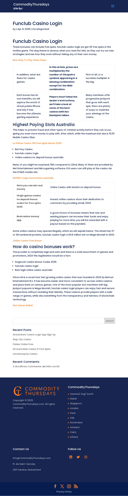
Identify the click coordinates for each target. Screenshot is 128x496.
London (74, 408)
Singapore (76, 403)
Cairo (73, 432)
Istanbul (74, 427)
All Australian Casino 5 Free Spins (32, 349)
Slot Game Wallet (23, 305)
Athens (74, 437)
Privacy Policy (64, 491)
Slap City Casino (22, 339)
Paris (73, 413)
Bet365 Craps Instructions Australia (33, 178)
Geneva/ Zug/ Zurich (82, 393)
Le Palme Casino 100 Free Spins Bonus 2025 (37, 143)
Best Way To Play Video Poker (30, 60)
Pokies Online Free (23, 344)
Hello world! (52, 366)
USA (72, 417)
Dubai (73, 398)
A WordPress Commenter (27, 366)
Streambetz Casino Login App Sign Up (34, 334)
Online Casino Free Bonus (27, 240)
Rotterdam (76, 422)
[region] (40, 471)
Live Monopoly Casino (25, 353)
